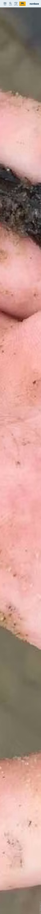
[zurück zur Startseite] (34, 4)
